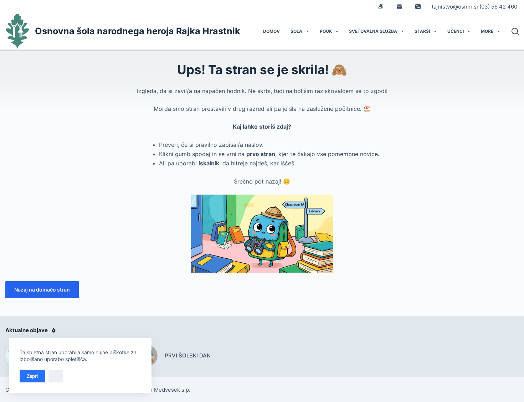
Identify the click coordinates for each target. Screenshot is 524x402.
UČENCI (455, 31)
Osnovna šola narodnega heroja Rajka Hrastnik (137, 31)
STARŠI (422, 31)
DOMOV (271, 31)
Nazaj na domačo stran (42, 290)
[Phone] (418, 7)
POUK (326, 31)
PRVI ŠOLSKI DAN (188, 355)
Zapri (32, 376)
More (487, 31)
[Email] (399, 7)
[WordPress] (380, 7)
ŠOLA (296, 31)
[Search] (515, 31)
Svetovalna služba (373, 31)
